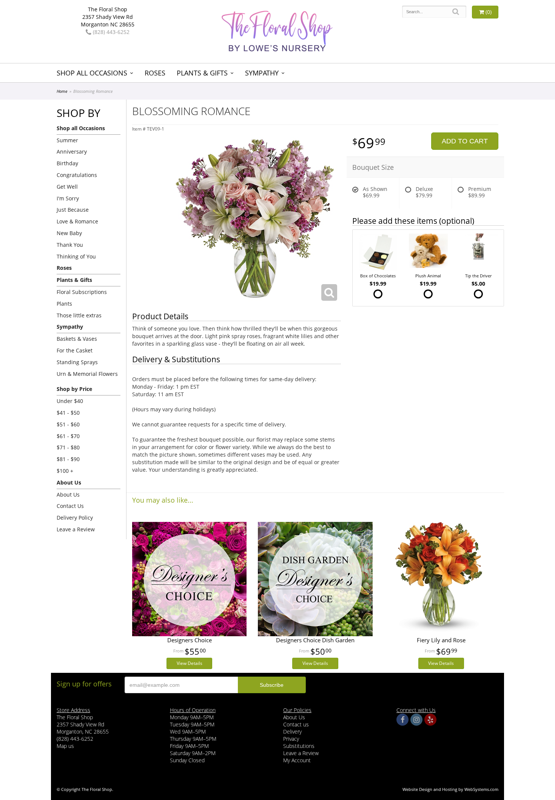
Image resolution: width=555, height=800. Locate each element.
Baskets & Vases (77, 338)
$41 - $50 (68, 412)
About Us (68, 494)
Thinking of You (76, 256)
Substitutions (298, 745)
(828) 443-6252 (110, 31)
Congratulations (77, 174)
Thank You (70, 244)
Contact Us (70, 505)
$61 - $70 (68, 436)
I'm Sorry (68, 198)
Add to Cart (465, 141)
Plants (64, 303)
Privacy (291, 738)
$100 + (65, 470)
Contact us (296, 724)
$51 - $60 (68, 424)
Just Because (73, 209)
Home (62, 91)
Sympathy (262, 72)
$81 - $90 (68, 459)
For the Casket (74, 350)
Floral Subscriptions (82, 291)
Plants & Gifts (202, 72)
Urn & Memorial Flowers (87, 373)
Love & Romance (77, 221)
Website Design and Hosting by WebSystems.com (450, 789)
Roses (155, 72)
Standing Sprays (77, 362)
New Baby (69, 233)
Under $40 (70, 401)
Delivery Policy (75, 517)
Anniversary (72, 151)
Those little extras (79, 315)
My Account (297, 760)
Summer (67, 140)
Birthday (67, 163)
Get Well (67, 186)
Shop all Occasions (92, 72)
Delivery (292, 731)
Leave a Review (76, 529)
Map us (65, 745)
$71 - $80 (68, 447)
